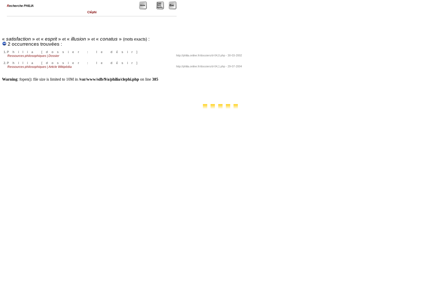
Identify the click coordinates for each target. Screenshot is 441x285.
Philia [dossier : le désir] (74, 52)
